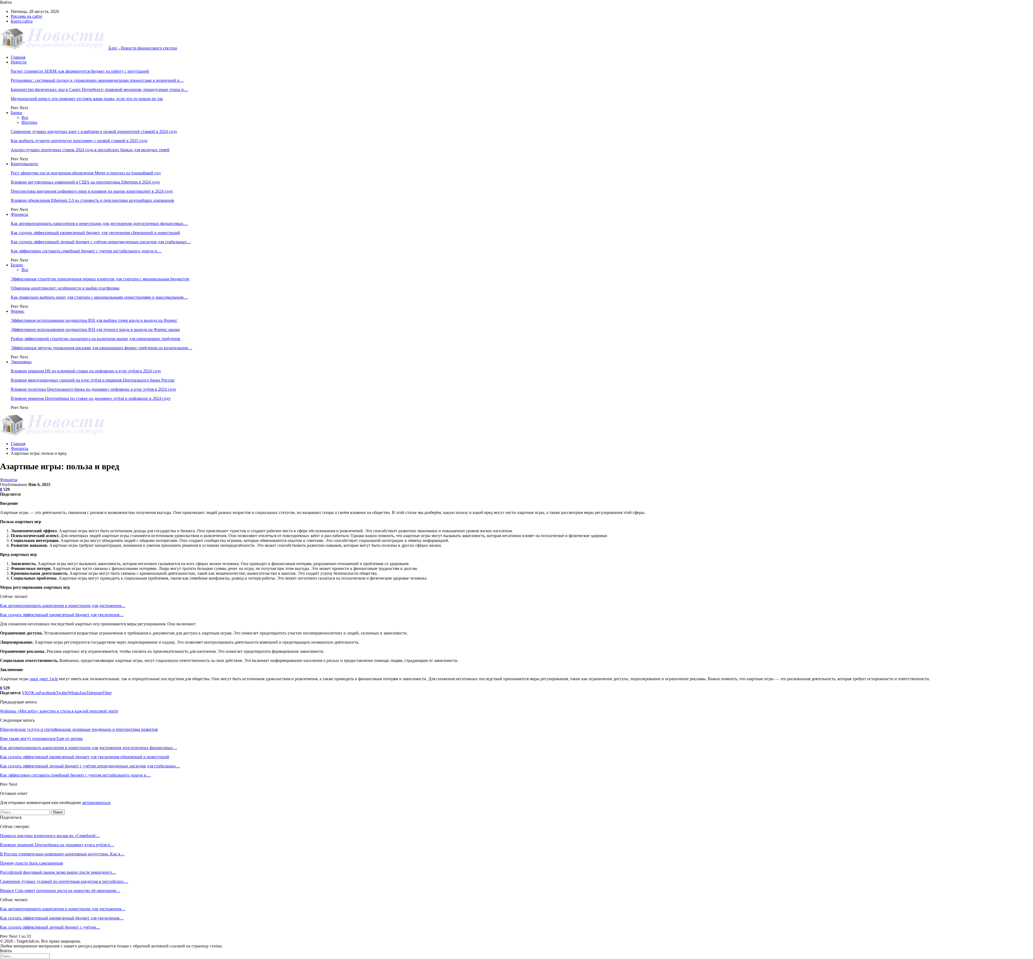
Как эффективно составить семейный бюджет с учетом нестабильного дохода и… (86, 251)
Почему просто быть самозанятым (31, 863)
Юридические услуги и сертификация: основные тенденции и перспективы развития (79, 729)
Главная (18, 57)
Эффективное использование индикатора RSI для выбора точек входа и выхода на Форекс (94, 320)
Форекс (17, 311)
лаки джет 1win (44, 678)
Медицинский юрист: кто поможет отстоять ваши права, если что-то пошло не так (87, 98)
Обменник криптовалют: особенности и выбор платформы (65, 288)
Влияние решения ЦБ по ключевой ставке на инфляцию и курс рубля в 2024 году (86, 371)
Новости (19, 62)
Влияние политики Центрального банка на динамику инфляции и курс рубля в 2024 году (93, 389)
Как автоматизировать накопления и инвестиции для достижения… (62, 605)
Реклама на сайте (26, 16)
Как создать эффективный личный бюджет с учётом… (50, 927)
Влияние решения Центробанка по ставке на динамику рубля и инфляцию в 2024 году (91, 398)
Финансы (19, 214)
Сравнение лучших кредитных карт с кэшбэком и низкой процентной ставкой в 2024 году (94, 131)
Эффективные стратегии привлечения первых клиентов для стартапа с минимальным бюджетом (100, 279)
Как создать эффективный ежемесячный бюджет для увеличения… (61, 614)
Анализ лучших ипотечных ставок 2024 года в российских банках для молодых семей (90, 149)
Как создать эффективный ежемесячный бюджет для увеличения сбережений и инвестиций (95, 232)
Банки (16, 112)
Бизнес (17, 265)
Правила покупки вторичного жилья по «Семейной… (50, 835)
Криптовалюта (24, 163)
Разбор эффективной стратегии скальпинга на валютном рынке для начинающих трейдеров (95, 338)
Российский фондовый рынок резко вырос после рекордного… (58, 872)
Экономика (21, 361)
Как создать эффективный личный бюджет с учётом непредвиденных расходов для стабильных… (101, 241)
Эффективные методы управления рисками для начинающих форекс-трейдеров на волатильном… (101, 347)
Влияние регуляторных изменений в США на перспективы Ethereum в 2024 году (85, 182)
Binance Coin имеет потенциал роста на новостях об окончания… (60, 890)
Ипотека (29, 122)
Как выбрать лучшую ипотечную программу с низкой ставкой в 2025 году (79, 140)
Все (25, 117)
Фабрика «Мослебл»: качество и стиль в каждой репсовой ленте (59, 711)
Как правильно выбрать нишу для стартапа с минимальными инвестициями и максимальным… (99, 297)
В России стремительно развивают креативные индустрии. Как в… (62, 854)
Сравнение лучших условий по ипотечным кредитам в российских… (64, 881)
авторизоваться (96, 802)
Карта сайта (22, 21)
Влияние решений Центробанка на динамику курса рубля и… (57, 844)
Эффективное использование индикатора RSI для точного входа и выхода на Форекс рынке (95, 329)
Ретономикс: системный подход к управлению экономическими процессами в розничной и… (97, 80)
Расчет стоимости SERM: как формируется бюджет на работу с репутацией (80, 71)
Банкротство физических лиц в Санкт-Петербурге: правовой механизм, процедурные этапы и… (99, 89)
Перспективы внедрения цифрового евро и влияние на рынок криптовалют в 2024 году (92, 191)
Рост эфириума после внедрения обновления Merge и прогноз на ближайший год (86, 173)
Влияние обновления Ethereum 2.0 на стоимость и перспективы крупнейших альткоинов (92, 200)
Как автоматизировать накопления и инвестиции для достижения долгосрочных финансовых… (99, 223)
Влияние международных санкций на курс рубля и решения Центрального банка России (93, 380)
